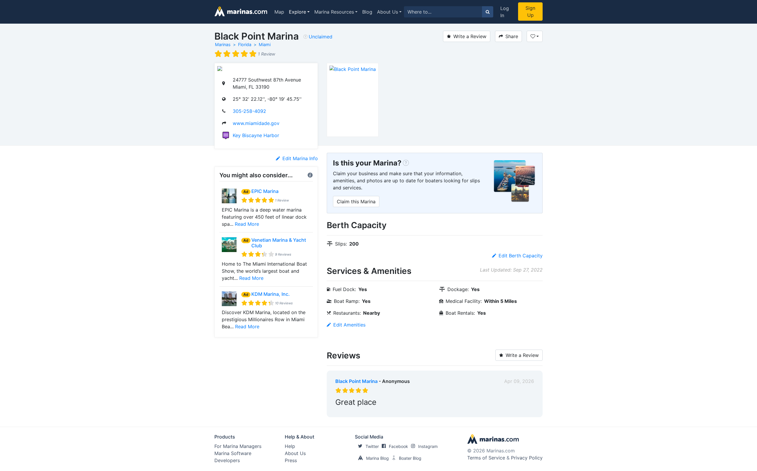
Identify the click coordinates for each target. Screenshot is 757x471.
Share (511, 36)
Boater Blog (410, 458)
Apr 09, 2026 (519, 381)
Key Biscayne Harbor (256, 135)
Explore (297, 12)
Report (526, 411)
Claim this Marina (356, 201)
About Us (387, 12)
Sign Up (530, 11)
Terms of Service (486, 458)
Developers (227, 460)
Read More (247, 224)
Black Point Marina (356, 381)
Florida (244, 44)
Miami (265, 44)
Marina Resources (334, 12)
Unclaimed (320, 37)
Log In (504, 11)
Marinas (223, 44)
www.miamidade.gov (256, 123)
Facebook (398, 446)
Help (290, 446)
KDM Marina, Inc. (270, 294)
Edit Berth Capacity (521, 256)
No (392, 411)
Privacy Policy (527, 458)
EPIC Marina (265, 191)
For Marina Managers (237, 446)
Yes (380, 411)
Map (279, 12)
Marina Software (232, 453)
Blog (367, 12)
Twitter (372, 446)
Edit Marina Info (300, 158)
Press (291, 460)
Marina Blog (377, 458)
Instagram (428, 446)
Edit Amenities (349, 325)
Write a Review (469, 36)
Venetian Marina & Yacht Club (278, 243)
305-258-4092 (249, 111)
